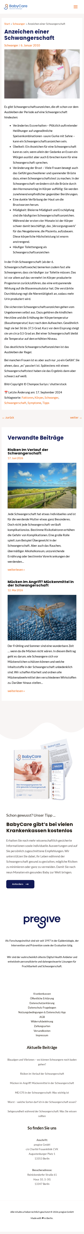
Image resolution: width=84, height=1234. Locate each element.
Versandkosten (42, 1030)
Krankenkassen (42, 993)
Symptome (34, 403)
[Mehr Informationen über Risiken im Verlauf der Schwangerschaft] (42, 485)
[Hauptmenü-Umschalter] (75, 6)
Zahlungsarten (42, 1026)
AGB (42, 1016)
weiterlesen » (16, 569)
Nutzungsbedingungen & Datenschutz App (42, 1012)
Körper (39, 397)
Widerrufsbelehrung (42, 1021)
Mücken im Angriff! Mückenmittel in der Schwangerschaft (41, 583)
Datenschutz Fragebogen (42, 1007)
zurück (8, 417)
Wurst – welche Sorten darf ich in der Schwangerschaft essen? (42, 1102)
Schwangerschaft (15, 403)
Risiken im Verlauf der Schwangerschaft (28, 451)
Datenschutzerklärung (42, 1003)
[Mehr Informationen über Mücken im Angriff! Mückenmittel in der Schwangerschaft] (42, 617)
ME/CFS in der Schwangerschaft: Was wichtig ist (42, 1092)
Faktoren (27, 397)
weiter (76, 417)
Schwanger (11, 45)
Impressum (42, 1035)
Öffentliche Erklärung (42, 998)
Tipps (45, 403)
